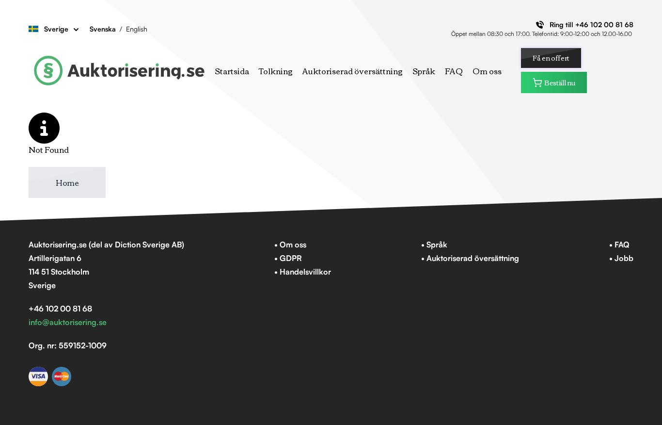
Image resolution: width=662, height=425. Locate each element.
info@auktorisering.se (68, 322)
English (136, 29)
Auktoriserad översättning (352, 71)
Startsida (232, 71)
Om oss (487, 71)
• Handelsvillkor (302, 272)
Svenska (103, 29)
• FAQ (619, 244)
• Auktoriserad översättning (470, 258)
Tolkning (276, 71)
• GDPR (288, 258)
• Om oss (290, 244)
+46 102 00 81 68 (604, 24)
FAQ (454, 71)
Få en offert (551, 57)
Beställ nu (559, 82)
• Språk (434, 244)
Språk (423, 71)
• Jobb (621, 258)
